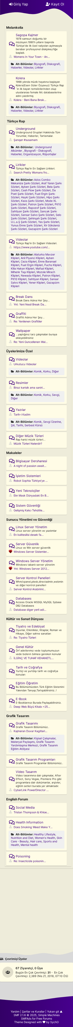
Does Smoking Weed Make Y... (33, 827)
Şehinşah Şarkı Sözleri (42, 218)
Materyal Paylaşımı (23, 741)
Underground (25, 129)
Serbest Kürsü (33, 425)
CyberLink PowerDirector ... (31, 790)
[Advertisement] (36, 906)
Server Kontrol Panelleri (33, 578)
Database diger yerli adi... (30, 609)
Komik (38, 371)
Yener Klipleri (37, 282)
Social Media (25, 807)
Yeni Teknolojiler (28, 491)
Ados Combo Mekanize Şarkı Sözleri (30, 181)
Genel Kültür (24, 647)
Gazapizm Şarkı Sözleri (43, 228)
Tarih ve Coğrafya (29, 667)
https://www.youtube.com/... (32, 247)
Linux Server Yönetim (31, 527)
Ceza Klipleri (29, 261)
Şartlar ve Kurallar (33, 1011)
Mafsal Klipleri (44, 268)
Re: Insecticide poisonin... (30, 861)
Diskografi (53, 64)
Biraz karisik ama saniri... (29, 387)
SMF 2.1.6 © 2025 (25, 1015)
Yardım (15, 1011)
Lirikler (39, 67)
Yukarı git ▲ (54, 1011)
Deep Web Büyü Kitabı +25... (32, 706)
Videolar (28, 67)
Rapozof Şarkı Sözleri (41, 207)
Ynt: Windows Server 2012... (31, 568)
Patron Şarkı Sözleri (40, 204)
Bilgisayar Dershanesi (31, 461)
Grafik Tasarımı (27, 723)
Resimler (22, 383)
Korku (46, 371)
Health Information (29, 822)
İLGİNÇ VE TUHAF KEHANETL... (34, 658)
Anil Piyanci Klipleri (32, 258)
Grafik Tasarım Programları (35, 759)
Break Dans (24, 297)
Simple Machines (49, 1015)
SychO (54, 1022)
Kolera (20, 78)
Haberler (16, 67)
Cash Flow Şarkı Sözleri (36, 190)
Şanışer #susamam (26, 140)
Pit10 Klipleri (18, 279)
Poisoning (23, 856)
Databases (23, 598)
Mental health (29, 844)
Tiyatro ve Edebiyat (30, 626)
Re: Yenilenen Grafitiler (28, 321)
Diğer (55, 371)
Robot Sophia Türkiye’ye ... (31, 480)
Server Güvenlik (27, 544)
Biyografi (39, 64)
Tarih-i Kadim (22, 414)
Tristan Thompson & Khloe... (31, 812)
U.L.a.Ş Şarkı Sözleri (24, 221)
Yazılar (21, 410)
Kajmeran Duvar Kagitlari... (30, 731)
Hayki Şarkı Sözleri (33, 197)
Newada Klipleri (31, 275)
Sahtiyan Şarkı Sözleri (25, 211)
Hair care (36, 841)
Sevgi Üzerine (52, 421)
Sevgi (55, 394)
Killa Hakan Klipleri (22, 268)
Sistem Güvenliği (28, 505)
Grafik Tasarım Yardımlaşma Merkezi (33, 743)
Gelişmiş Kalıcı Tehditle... (29, 510)
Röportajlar (49, 154)
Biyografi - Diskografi (37, 150)
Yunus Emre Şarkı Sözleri (26, 225)
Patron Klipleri (51, 275)
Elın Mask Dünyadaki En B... (31, 495)
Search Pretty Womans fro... (31, 172)
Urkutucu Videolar (25, 364)
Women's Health (45, 837)
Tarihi (19, 425)
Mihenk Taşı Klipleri (23, 272)
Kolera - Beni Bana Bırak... (30, 99)
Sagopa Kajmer (27, 35)
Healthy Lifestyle (44, 834)
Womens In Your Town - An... (32, 56)
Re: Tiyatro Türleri (25, 637)
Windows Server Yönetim (34, 561)
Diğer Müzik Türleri (30, 436)
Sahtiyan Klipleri (38, 279)
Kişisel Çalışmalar (44, 738)
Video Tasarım (26, 772)
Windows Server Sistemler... (31, 551)
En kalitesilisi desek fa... (29, 534)
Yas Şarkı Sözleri (48, 221)
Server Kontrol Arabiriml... (30, 589)
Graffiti (21, 314)
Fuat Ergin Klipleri (32, 265)
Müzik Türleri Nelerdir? (28, 443)
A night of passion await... (30, 465)
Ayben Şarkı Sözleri (33, 186)
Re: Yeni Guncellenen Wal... (31, 342)
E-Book (21, 699)
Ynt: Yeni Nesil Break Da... (30, 304)
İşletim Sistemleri (28, 476)
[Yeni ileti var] (12, 44)
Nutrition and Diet (22, 837)
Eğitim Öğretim (27, 683)
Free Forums (44, 1018)
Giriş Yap (20, 4)
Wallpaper (23, 331)
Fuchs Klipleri (52, 265)
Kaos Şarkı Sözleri (32, 200)
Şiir (13, 425)
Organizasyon (32, 154)
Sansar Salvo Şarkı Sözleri (37, 214)
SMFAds (26, 1018)
